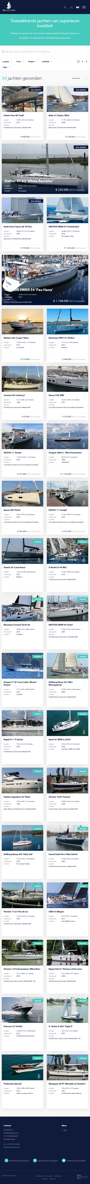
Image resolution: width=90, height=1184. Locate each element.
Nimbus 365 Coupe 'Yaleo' (16, 337)
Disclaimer (58, 1176)
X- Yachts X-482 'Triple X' (61, 1026)
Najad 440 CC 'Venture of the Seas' (65, 969)
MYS (65, 1130)
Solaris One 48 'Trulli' (14, 115)
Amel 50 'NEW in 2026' (60, 739)
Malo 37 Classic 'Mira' (59, 115)
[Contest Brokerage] (16, 6)
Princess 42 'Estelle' (13, 1026)
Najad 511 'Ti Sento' (13, 739)
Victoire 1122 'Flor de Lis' (16, 911)
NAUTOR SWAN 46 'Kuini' (61, 624)
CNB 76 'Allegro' (56, 911)
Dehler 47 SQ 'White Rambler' (29, 180)
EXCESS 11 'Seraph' (58, 510)
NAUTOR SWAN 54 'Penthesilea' (64, 226)
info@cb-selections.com (12, 1147)
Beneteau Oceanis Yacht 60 (17, 624)
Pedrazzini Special (12, 1083)
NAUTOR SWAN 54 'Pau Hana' (29, 289)
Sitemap (52, 1179)
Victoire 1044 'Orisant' (60, 796)
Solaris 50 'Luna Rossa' (15, 567)
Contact (44, 1179)
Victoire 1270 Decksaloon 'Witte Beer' (22, 969)
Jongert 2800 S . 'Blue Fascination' (65, 452)
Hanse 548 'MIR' (56, 395)
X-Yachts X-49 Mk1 (58, 567)
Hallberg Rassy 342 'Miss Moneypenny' (61, 683)
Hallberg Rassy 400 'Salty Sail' (18, 854)
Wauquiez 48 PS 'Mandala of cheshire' (67, 1083)
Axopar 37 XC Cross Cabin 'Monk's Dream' (20, 683)
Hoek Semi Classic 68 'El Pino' (18, 226)
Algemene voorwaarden (44, 1176)
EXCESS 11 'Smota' (13, 452)
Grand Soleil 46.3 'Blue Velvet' (63, 854)
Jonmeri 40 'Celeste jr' (14, 395)
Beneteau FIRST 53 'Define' (62, 337)
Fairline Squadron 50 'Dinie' (17, 796)
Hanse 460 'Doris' (12, 510)
